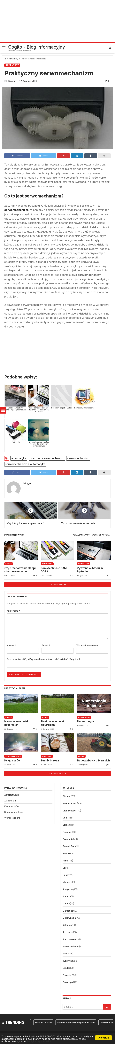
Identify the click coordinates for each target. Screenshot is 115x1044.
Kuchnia (67, 896)
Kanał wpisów (11, 806)
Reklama (67, 925)
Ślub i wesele (70, 939)
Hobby (66, 875)
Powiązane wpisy (81, 535)
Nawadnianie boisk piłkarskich (16, 723)
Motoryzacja (69, 917)
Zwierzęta (68, 982)
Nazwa (11, 645)
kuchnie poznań (36, 1022)
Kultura (66, 903)
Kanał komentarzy (13, 812)
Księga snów (12, 760)
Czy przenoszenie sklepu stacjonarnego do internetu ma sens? (20, 570)
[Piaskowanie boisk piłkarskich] (57, 703)
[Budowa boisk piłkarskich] (94, 742)
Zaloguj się (10, 800)
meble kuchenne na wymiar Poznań (69, 1022)
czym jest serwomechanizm (46, 458)
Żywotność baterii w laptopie (90, 570)
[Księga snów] (21, 742)
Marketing (68, 910)
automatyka (18, 458)
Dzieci (66, 824)
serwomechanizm (78, 458)
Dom (65, 817)
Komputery (13, 59)
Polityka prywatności (39, 1041)
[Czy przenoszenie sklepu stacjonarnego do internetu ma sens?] (21, 550)
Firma (65, 860)
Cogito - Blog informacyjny (36, 47)
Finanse (67, 853)
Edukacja (67, 832)
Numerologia (85, 721)
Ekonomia (68, 839)
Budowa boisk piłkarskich (93, 760)
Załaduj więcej (57, 584)
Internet (67, 882)
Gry (64, 867)
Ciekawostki (84, 717)
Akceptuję (103, 1037)
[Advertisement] (57, 21)
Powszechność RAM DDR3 (54, 570)
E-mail (46, 645)
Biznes (8, 564)
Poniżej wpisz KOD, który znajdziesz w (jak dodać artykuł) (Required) (43, 659)
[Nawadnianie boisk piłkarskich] (21, 703)
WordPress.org (12, 817)
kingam (28, 483)
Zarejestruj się (11, 794)
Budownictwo (70, 803)
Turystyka (68, 960)
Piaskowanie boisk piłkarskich (53, 723)
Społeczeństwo (13, 756)
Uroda (66, 968)
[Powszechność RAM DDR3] (57, 550)
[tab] (81, 535)
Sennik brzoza (50, 760)
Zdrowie (67, 975)
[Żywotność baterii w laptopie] (94, 550)
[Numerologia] (94, 703)
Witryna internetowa (87, 645)
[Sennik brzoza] (57, 742)
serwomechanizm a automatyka (25, 464)
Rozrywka (46, 756)
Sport (65, 953)
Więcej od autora (101, 535)
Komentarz (13, 610)
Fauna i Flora (69, 846)
